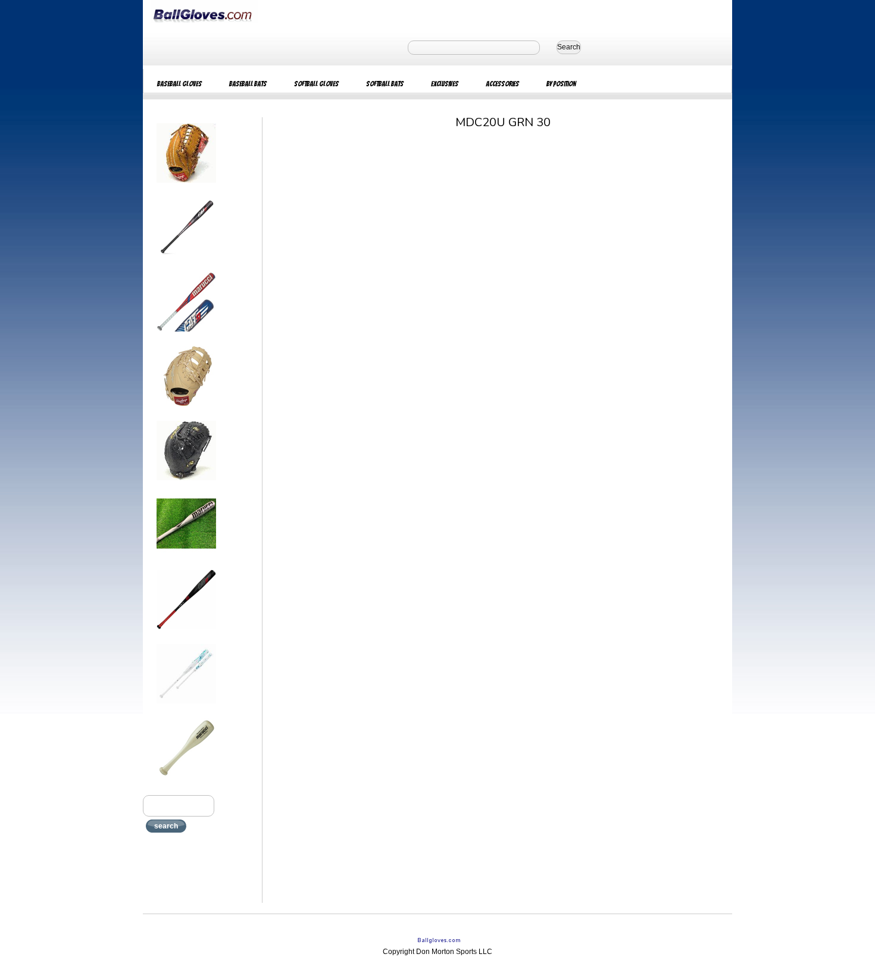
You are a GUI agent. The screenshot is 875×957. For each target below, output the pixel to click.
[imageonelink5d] (186, 484)
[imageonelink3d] (186, 335)
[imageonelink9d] (186, 781)
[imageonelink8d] (186, 707)
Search (568, 47)
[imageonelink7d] (186, 633)
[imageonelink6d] (186, 558)
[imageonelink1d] (186, 186)
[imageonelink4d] (186, 409)
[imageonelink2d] (186, 261)
